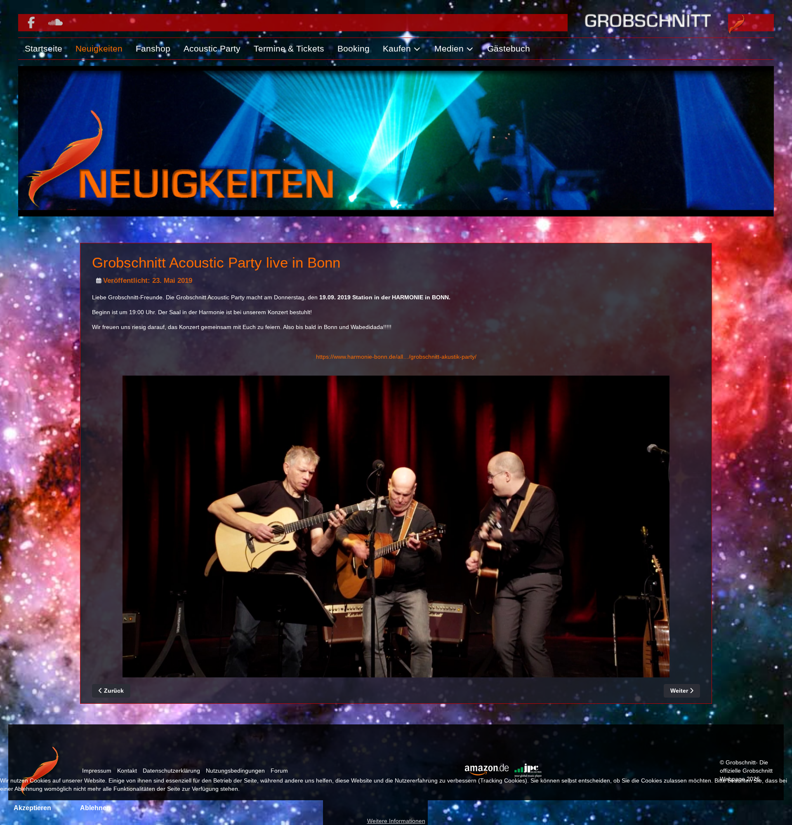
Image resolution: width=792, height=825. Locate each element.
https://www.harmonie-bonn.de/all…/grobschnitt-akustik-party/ (396, 356)
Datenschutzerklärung (171, 770)
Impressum (96, 770)
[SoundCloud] (55, 22)
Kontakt (127, 770)
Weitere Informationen (396, 821)
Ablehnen (95, 807)
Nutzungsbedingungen (235, 770)
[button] (402, 48)
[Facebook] (31, 22)
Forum (279, 770)
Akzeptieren (32, 807)
